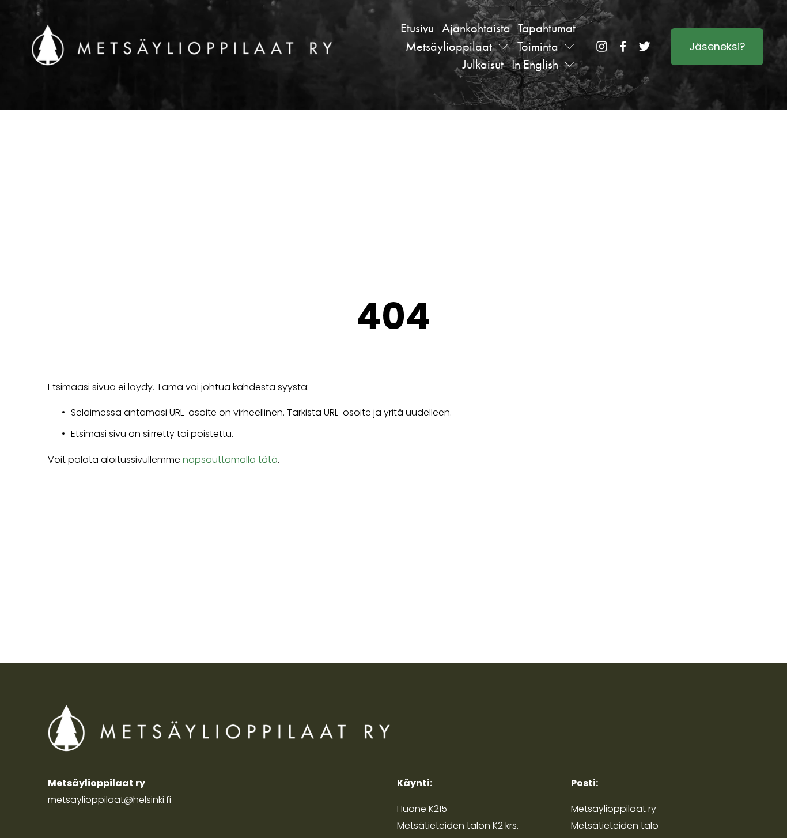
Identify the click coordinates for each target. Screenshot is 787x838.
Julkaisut (483, 64)
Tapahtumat (547, 28)
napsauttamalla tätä (230, 459)
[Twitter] (644, 46)
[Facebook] (623, 46)
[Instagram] (601, 46)
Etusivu (417, 28)
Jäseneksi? (717, 47)
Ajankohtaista (476, 28)
